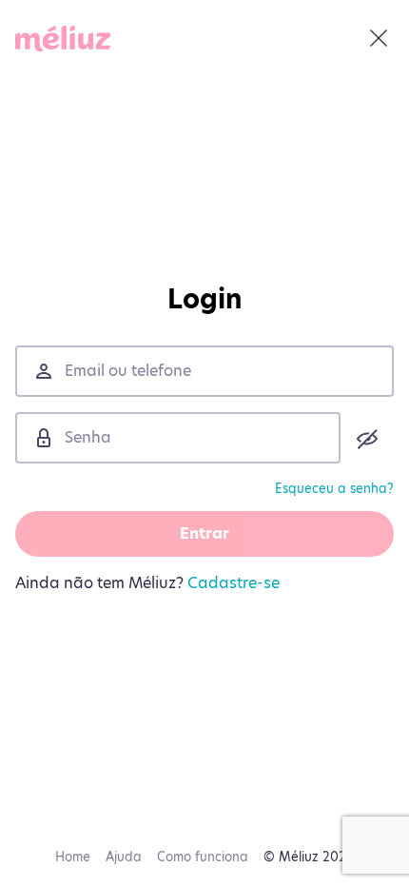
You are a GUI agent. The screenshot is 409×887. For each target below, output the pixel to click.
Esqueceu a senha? (334, 488)
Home (72, 856)
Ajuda (124, 856)
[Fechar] (378, 38)
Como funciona (202, 856)
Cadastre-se (233, 583)
